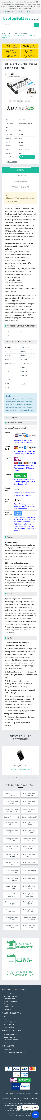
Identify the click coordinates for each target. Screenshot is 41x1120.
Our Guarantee (9, 999)
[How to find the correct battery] (20, 973)
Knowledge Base (10, 1022)
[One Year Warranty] (20, 959)
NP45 (22, 331)
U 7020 (23, 368)
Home (4, 34)
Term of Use (8, 1006)
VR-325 (23, 380)
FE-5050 (23, 355)
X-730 (7, 384)
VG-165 (7, 380)
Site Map (7, 1009)
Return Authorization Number (15, 1052)
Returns (24, 12)
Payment (15, 12)
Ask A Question (12, 161)
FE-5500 (8, 359)
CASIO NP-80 (25, 347)
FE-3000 (8, 351)
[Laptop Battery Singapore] (20, 21)
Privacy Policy (9, 1004)
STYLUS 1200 (10, 363)
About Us (7, 993)
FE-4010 (23, 351)
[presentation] (20, 170)
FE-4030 (8, 355)
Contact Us (8, 1050)
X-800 (22, 384)
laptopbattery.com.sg (23, 1093)
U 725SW (23, 372)
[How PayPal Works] (21, 1089)
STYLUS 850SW (26, 363)
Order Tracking (9, 1037)
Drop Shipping (9, 1042)
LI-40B (7, 336)
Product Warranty (10, 1001)
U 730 (7, 376)
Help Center (8, 1019)
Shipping (32, 12)
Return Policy (9, 1027)
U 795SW (23, 376)
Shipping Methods (11, 1034)
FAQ (8, 12)
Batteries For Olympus (19, 34)
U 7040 (7, 372)
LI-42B (7, 331)
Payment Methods (11, 1040)
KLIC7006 (23, 359)
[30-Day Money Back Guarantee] (20, 945)
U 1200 (7, 368)
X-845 (7, 388)
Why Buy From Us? (11, 996)
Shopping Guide (10, 1024)
